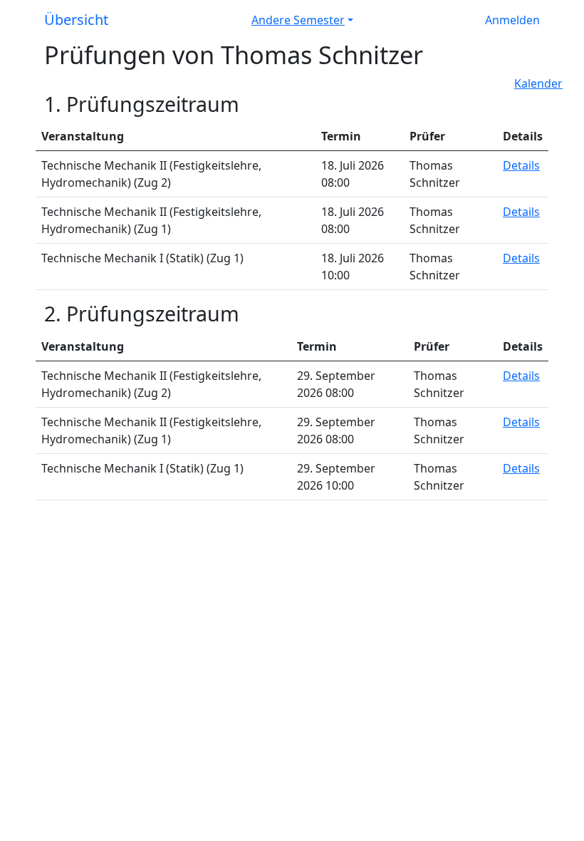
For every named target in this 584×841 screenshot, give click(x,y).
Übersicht (76, 19)
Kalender (538, 83)
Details (521, 165)
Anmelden (512, 20)
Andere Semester (298, 20)
